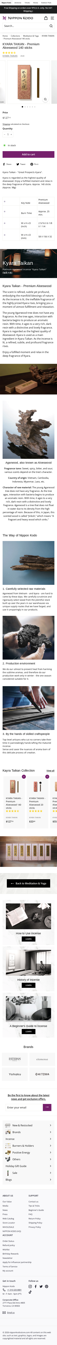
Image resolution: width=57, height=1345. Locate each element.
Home (5, 36)
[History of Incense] (28, 963)
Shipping (6, 124)
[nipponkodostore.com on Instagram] (30, 1286)
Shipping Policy (35, 1222)
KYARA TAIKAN (10, 55)
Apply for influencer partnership (17, 1262)
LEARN (28, 939)
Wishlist (6, 1249)
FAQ (30, 1214)
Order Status (8, 1241)
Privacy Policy (35, 1227)
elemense (17, 3)
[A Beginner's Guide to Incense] (28, 1009)
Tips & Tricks (34, 1205)
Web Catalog (8, 1218)
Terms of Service (10, 1266)
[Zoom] (45, 99)
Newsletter (7, 1258)
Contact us (33, 1201)
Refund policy (9, 1245)
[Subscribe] (47, 1107)
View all (50, 770)
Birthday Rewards (11, 1253)
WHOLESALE (8, 1227)
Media (5, 1205)
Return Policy (35, 1218)
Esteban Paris (46, 3)
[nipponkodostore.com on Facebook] (35, 1286)
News (5, 1210)
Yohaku (27, 3)
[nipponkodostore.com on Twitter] (41, 1286)
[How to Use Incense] (28, 916)
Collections (16, 36)
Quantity (7, 128)
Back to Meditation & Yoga (30, 883)
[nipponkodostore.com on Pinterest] (46, 1286)
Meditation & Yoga (31, 36)
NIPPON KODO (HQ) (12, 1231)
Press (5, 1214)
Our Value (7, 1201)
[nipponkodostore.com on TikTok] (30, 1292)
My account (8, 1270)
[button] (9, 52)
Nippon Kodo (6, 3)
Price (5, 112)
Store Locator (9, 1222)
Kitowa (35, 3)
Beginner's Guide (36, 1210)
